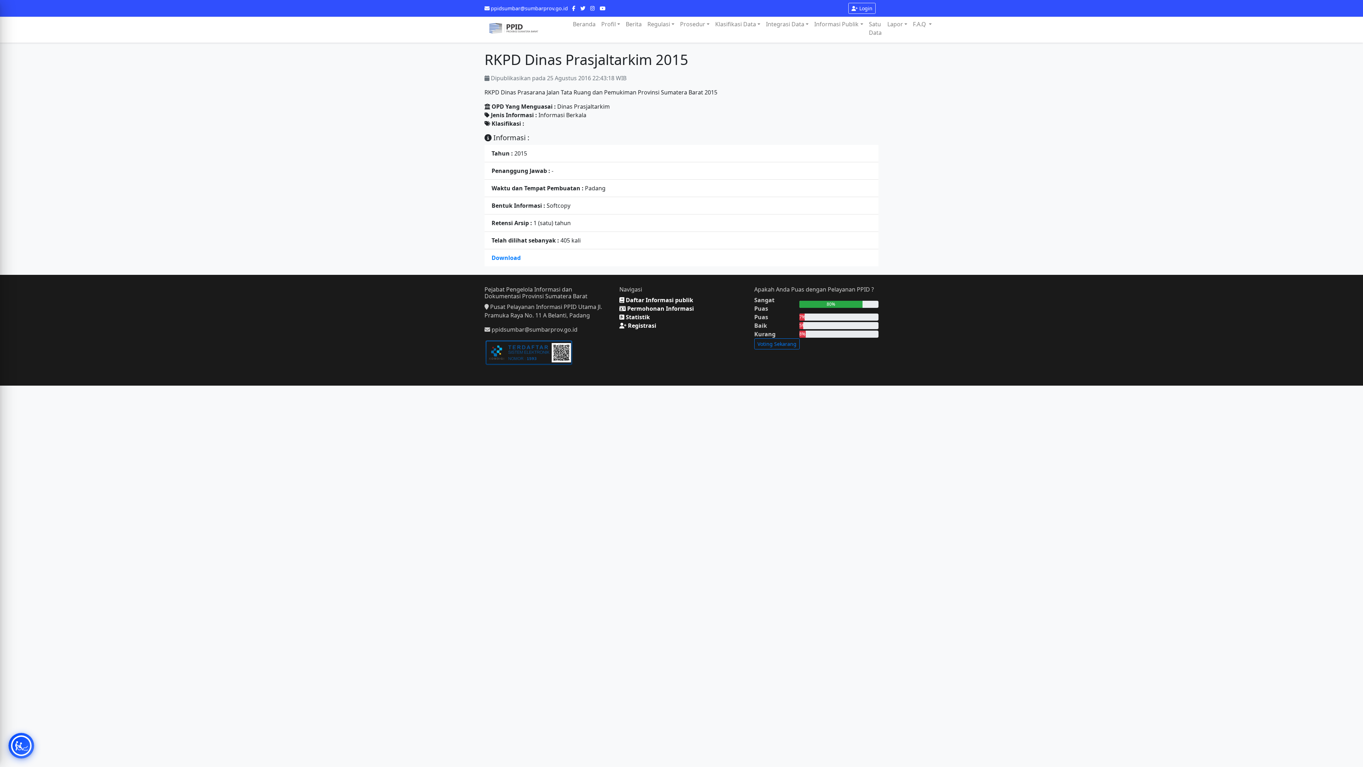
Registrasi (641, 326)
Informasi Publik (836, 24)
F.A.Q (920, 24)
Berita (634, 24)
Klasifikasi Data (735, 24)
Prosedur (692, 24)
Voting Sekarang (777, 344)
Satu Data (875, 28)
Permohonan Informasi (660, 308)
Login (865, 8)
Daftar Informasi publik (658, 300)
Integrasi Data (785, 24)
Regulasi (658, 24)
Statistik (637, 317)
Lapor (895, 24)
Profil (608, 24)
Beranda (584, 24)
